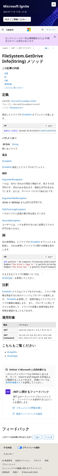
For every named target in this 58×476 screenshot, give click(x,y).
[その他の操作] (53, 48)
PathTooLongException (14, 209)
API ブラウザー (25, 48)
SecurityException (11, 220)
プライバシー (7, 464)
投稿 (46, 460)
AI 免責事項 (7, 460)
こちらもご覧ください (13, 87)
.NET (13, 48)
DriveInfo (27, 114)
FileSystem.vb (15, 107)
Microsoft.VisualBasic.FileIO (23, 101)
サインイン (51, 29)
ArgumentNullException (14, 198)
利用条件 (6, 472)
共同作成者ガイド (14, 382)
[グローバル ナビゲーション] (2, 29)
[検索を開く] (42, 29)
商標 (15, 472)
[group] (29, 131)
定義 (6, 73)
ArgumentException (12, 179)
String (15, 144)
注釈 (6, 80)
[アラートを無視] (54, 4)
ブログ (36, 460)
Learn (5, 48)
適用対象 (8, 84)
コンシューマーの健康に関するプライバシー (21, 468)
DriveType (7, 277)
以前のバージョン (22, 460)
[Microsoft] (29, 29)
